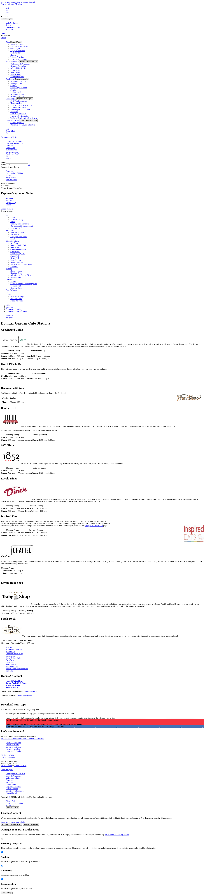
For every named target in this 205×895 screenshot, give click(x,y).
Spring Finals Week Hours (16, 683)
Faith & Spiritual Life (18, 114)
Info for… (7, 16)
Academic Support (17, 94)
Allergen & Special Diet (94, 526)
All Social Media (7, 755)
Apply (8, 10)
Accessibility (10, 805)
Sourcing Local (16, 228)
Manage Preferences (31, 824)
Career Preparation (17, 123)
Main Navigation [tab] (12, 23)
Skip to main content (8, 2)
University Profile (17, 44)
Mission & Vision (17, 57)
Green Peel (14, 258)
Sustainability (15, 53)
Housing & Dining (17, 103)
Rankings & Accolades (19, 46)
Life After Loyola (12, 120)
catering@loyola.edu (24, 695)
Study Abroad (15, 92)
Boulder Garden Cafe (18, 245)
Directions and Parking (14, 143)
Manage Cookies (12, 808)
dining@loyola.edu (30, 691)
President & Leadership (19, 59)
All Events (10, 201)
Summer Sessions (17, 77)
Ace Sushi (14, 243)
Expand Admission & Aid (28, 62)
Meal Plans (10, 230)
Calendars (9, 145)
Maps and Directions (13, 787)
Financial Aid (15, 70)
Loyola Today (11, 203)
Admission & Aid (12, 61)
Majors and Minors (13, 778)
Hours (8, 292)
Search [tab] (8, 25)
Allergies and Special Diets (20, 275)
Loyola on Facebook (13, 743)
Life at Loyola (11, 99)
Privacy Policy (11, 801)
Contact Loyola (7, 770)
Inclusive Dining (16, 220)
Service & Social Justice (19, 116)
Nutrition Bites (15, 273)
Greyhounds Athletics (9, 137)
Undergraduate (16, 83)
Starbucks (14, 267)
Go (29, 165)
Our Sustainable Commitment (21, 226)
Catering (9, 279)
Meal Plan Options (17, 232)
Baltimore (14, 112)
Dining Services (7, 209)
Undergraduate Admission (20, 64)
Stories (8, 205)
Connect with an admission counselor (30, 739)
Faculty (13, 90)
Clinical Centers (12, 789)
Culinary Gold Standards (19, 224)
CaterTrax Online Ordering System (23, 284)
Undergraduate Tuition (14, 173)
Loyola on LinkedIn (13, 751)
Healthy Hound (16, 271)
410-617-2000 (6, 766)
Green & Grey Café (17, 254)
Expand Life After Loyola (28, 120)
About (8, 42)
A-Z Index (10, 782)
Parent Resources (16, 301)
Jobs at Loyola (11, 180)
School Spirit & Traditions (20, 109)
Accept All (5, 824)
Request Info (10, 131)
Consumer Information (14, 803)
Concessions (15, 252)
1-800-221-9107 (20, 766)
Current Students (12, 152)
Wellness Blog (15, 277)
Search (3, 38)
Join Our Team (16, 299)
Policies (13, 282)
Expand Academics (21, 79)
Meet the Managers (17, 297)
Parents (8, 158)
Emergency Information (14, 791)
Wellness (9, 269)
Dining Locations (12, 241)
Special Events (15, 286)
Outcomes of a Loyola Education (22, 125)
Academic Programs (18, 81)
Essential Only (16, 824)
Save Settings (7, 893)
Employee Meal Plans (18, 237)
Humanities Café (16, 262)
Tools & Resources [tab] (13, 27)
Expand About (16, 42)
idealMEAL (14, 234)
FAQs (12, 239)
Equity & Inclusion (17, 51)
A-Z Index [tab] (10, 29)
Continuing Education (18, 88)
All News (9, 198)
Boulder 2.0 (14, 247)
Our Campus (15, 49)
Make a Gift (10, 148)
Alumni (8, 156)
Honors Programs (17, 96)
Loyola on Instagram (13, 747)
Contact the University (14, 141)
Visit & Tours (15, 75)
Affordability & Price (18, 68)
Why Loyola (15, 72)
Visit (7, 8)
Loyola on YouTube (13, 749)
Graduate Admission (18, 66)
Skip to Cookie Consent (26, 2)
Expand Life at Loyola (24, 99)
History (13, 55)
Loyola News (11, 784)
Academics (10, 79)
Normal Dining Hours (14, 681)
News (12, 222)
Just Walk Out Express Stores (21, 264)
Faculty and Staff (12, 154)
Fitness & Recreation (18, 107)
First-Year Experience (18, 101)
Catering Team (15, 288)
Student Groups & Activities (21, 105)
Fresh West (14, 256)
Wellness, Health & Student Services (24, 118)
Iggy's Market (15, 260)
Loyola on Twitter (12, 745)
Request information (8, 739)
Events (13, 217)
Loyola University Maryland (11, 4)
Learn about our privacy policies (13, 822)
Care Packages (11, 290)
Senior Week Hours (13, 685)
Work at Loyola (11, 150)
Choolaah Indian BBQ (18, 249)
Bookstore (9, 175)
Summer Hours (12, 687)
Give (7, 12)
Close (3, 33)
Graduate (13, 86)
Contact (9, 294)
